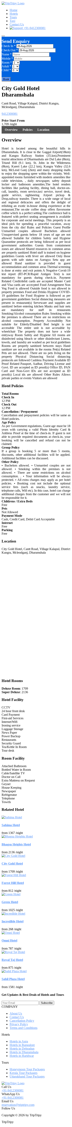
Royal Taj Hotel (12, 960)
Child (6, 70)
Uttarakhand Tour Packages (27, 1076)
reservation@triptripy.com (18, 1104)
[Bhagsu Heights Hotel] (17, 836)
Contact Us (17, 24)
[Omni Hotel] (11, 932)
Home (13, 10)
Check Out (10, 50)
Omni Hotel (9, 940)
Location (43, 129)
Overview (11, 129)
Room (7, 62)
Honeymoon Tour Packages (27, 1069)
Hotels (14, 13)
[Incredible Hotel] (13, 913)
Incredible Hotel (12, 921)
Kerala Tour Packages (23, 1073)
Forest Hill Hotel (13, 883)
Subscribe (47, 1002)
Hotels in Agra (19, 1041)
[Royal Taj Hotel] (13, 952)
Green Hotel (10, 902)
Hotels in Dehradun (22, 1048)
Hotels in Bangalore (22, 1045)
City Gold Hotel (12, 863)
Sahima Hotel (11, 825)
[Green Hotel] (11, 894)
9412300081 (10, 113)
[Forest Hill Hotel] (14, 875)
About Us (16, 1013)
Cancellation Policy (22, 1020)
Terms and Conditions (23, 1028)
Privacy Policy (19, 1024)
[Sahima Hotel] (12, 817)
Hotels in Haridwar (22, 1055)
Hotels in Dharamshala (24, 1052)
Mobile (7, 58)
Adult (6, 66)
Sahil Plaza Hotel (13, 979)
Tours (13, 17)
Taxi (12, 21)
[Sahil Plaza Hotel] (14, 971)
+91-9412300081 (34, 28)
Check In (9, 46)
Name (7, 54)
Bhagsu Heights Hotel (16, 844)
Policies (28, 129)
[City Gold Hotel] (13, 855)
